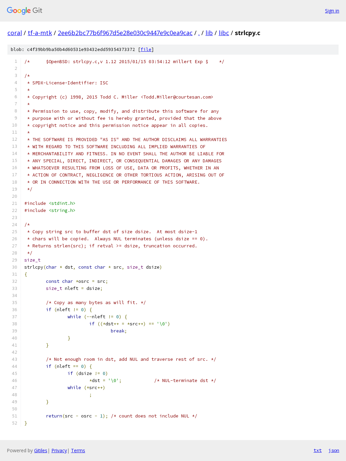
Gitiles (40, 450)
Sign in (332, 10)
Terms (78, 450)
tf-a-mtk (40, 33)
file (146, 49)
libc (224, 33)
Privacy (59, 450)
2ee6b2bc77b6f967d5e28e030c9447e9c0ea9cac (125, 33)
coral (14, 33)
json (333, 450)
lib (209, 33)
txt (318, 450)
